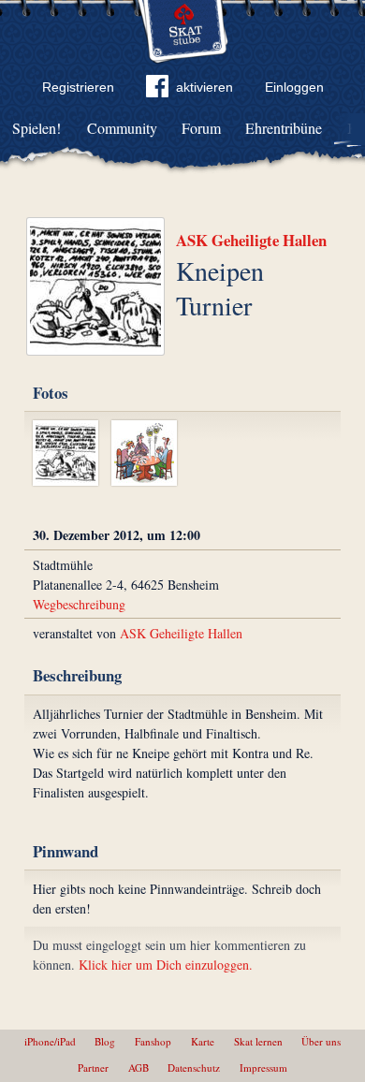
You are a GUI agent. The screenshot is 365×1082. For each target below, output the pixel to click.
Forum (201, 128)
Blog (105, 1041)
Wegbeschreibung (79, 604)
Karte (202, 1041)
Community (122, 128)
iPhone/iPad (50, 1041)
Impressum (263, 1067)
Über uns (321, 1041)
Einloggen (294, 87)
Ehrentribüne (283, 128)
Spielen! (36, 128)
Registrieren (78, 87)
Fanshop (153, 1041)
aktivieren (204, 87)
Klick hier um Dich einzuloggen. (166, 964)
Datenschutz (194, 1067)
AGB (138, 1067)
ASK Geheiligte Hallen (251, 240)
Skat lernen (258, 1041)
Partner (93, 1067)
